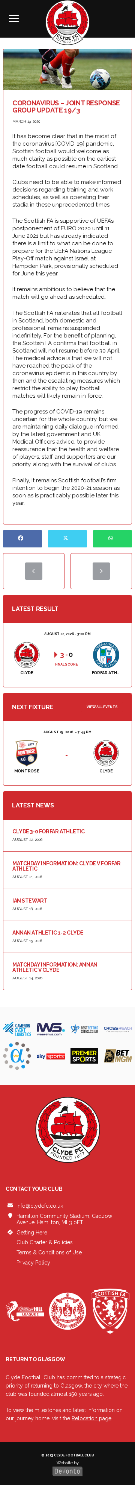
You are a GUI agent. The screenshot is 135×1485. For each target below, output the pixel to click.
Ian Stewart (29, 901)
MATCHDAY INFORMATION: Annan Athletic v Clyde (55, 967)
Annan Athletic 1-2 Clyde (48, 933)
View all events (102, 707)
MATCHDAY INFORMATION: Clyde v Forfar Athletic (66, 866)
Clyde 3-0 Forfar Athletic (48, 831)
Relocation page (91, 1418)
